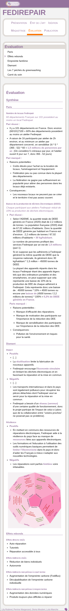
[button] (34, 527)
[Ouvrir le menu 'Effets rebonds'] (5, 56)
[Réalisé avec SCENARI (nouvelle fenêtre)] (66, 609)
